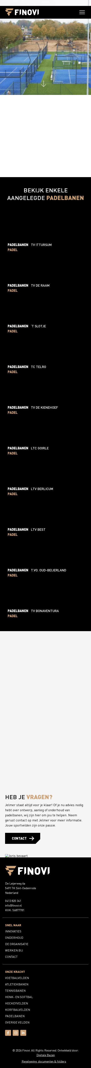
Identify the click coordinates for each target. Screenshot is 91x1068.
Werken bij (14, 950)
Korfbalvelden (17, 1009)
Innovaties (13, 931)
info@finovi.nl (13, 905)
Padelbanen (15, 1016)
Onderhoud (14, 937)
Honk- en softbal (19, 997)
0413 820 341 (13, 901)
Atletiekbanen (16, 984)
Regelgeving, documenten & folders (44, 1061)
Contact (19, 838)
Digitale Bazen (45, 1055)
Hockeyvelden (16, 1003)
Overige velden (17, 1022)
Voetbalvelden (17, 978)
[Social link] (8, 1034)
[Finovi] (22, 12)
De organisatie (16, 944)
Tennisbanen (15, 990)
